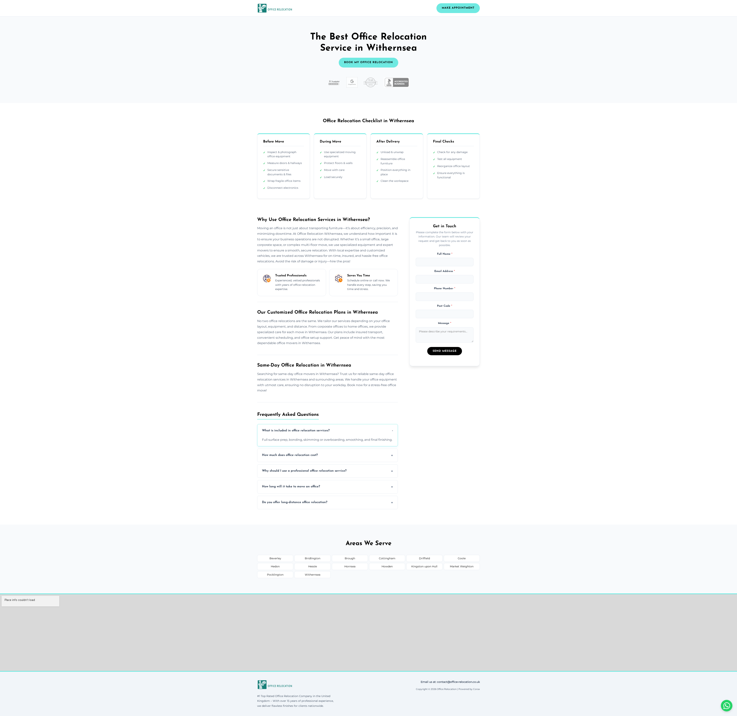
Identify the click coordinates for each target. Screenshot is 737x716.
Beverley (275, 558)
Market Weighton (461, 566)
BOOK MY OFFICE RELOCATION (368, 62)
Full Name (444, 253)
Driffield (424, 558)
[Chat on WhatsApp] (726, 705)
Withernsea (312, 574)
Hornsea (349, 566)
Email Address (444, 271)
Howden (387, 566)
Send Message (445, 351)
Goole (462, 558)
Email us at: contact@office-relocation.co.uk (450, 682)
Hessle (312, 566)
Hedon (275, 566)
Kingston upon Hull (424, 566)
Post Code (444, 305)
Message (444, 323)
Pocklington (275, 574)
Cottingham (387, 558)
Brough (350, 558)
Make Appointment (458, 8)
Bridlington (312, 558)
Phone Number (444, 288)
